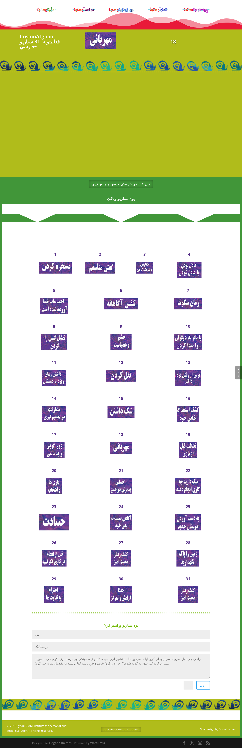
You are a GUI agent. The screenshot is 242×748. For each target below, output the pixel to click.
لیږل (203, 685)
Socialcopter (227, 729)
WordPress (97, 743)
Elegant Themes (60, 743)
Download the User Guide (121, 729)
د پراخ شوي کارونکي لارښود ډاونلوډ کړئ (121, 184)
